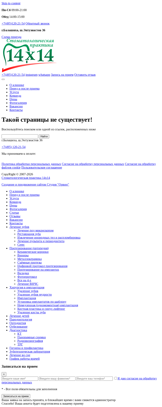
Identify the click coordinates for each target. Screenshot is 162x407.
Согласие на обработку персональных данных (93, 164)
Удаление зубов (27, 291)
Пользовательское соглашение (41, 167)
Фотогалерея (18, 102)
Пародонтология (20, 319)
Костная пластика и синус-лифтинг (41, 308)
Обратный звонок (37, 23)
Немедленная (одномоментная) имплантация (47, 305)
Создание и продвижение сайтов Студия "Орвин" (35, 184)
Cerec (21, 244)
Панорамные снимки (31, 337)
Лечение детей (19, 316)
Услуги (14, 92)
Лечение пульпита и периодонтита (40, 241)
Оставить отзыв (85, 74)
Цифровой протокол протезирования (42, 266)
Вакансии (16, 106)
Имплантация (26, 298)
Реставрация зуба (29, 234)
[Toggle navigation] (3, 79)
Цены (13, 99)
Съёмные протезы (29, 262)
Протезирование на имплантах (38, 269)
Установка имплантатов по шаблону (41, 301)
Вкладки (23, 273)
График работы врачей (24, 358)
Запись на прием (62, 74)
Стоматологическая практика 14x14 (26, 177)
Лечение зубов (19, 227)
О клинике (16, 85)
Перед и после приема (24, 88)
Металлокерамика (29, 259)
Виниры (23, 255)
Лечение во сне (19, 355)
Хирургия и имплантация (26, 287)
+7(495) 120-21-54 (13, 147)
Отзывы (14, 216)
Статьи (14, 212)
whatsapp (44, 74)
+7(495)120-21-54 (13, 23)
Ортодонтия (17, 323)
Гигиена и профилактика (26, 348)
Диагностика (18, 330)
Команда (15, 95)
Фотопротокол (27, 276)
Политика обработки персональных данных (31, 164)
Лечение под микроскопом (35, 230)
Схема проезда (11, 37)
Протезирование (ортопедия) (29, 248)
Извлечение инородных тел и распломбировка (48, 237)
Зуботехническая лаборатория (29, 351)
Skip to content (11, 3)
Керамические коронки (33, 251)
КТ (19, 333)
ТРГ (20, 344)
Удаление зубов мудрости (34, 294)
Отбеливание (18, 326)
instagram (31, 74)
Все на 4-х (24, 280)
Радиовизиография (30, 340)
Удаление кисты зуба (31, 312)
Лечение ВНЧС (27, 284)
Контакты (16, 110)
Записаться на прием (16, 396)
